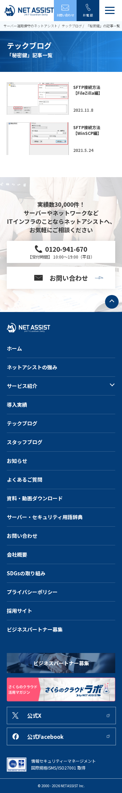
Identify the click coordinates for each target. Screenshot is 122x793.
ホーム (14, 348)
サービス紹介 (22, 385)
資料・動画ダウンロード (35, 498)
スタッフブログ (24, 442)
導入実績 (17, 404)
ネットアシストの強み (32, 367)
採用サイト (19, 610)
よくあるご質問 (24, 479)
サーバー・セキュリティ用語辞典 (45, 516)
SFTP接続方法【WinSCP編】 (87, 130)
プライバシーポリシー (32, 591)
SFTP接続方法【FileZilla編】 (87, 90)
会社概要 (17, 554)
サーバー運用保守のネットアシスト (30, 25)
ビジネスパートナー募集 (35, 629)
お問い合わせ (22, 535)
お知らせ (17, 460)
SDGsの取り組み (26, 573)
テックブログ (72, 25)
